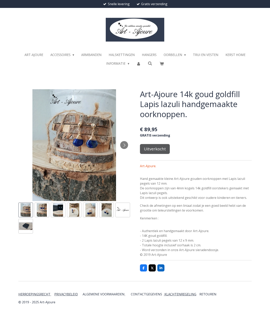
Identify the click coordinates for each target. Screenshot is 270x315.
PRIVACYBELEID (66, 294)
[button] (25, 210)
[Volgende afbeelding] (124, 145)
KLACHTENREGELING (180, 294)
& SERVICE (215, 294)
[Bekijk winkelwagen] (161, 63)
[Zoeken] (150, 63)
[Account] (138, 63)
